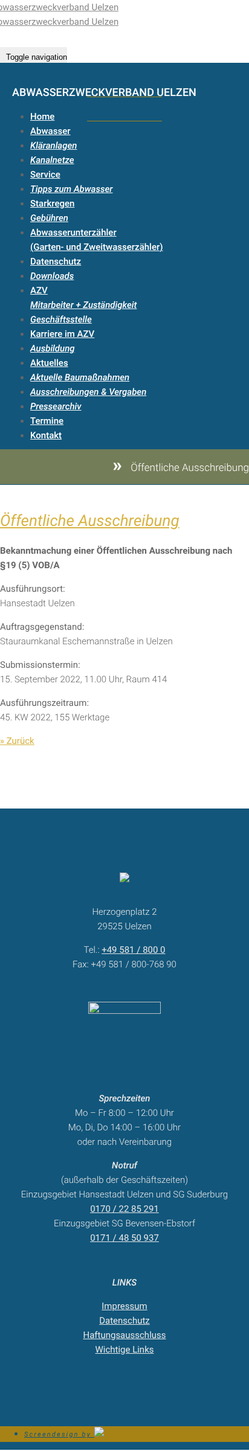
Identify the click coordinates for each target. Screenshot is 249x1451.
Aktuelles (49, 362)
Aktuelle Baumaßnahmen (79, 377)
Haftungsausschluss (124, 1335)
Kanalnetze (52, 160)
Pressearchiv (55, 406)
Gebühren (49, 218)
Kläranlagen (53, 145)
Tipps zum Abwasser (71, 189)
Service (45, 174)
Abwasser (50, 131)
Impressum (124, 1306)
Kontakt (46, 435)
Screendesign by (59, 1434)
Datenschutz (55, 261)
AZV (39, 290)
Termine (46, 420)
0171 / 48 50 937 (124, 1237)
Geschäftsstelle (61, 319)
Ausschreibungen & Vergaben (88, 391)
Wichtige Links (124, 1349)
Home (42, 116)
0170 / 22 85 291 (124, 1208)
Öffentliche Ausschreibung (89, 521)
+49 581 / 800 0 (133, 949)
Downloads (52, 276)
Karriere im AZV (62, 333)
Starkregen (52, 203)
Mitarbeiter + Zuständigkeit (83, 304)
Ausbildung (52, 348)
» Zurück (17, 740)
